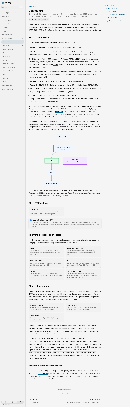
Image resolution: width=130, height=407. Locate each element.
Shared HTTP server (59, 344)
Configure (7, 20)
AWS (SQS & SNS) (9, 67)
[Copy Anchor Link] (52, 37)
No (68, 393)
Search (14, 7)
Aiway (6, 31)
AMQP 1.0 (6, 60)
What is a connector (40, 37)
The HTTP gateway (39, 203)
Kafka (5, 82)
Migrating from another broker (45, 365)
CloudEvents (7, 56)
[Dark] (12, 402)
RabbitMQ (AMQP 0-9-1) (11, 63)
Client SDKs (8, 34)
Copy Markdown (36, 19)
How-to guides (8, 49)
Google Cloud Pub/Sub (10, 71)
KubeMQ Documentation (10, 13)
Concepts (6, 45)
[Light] (5, 402)
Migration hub (43, 373)
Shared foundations (39, 286)
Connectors (8, 38)
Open (44, 19)
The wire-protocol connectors (45, 234)
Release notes (9, 89)
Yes (62, 393)
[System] (20, 402)
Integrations (8, 85)
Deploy (6, 16)
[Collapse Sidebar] (22, 3)
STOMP (5, 78)
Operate (7, 24)
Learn (6, 27)
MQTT (5, 74)
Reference (6, 53)
